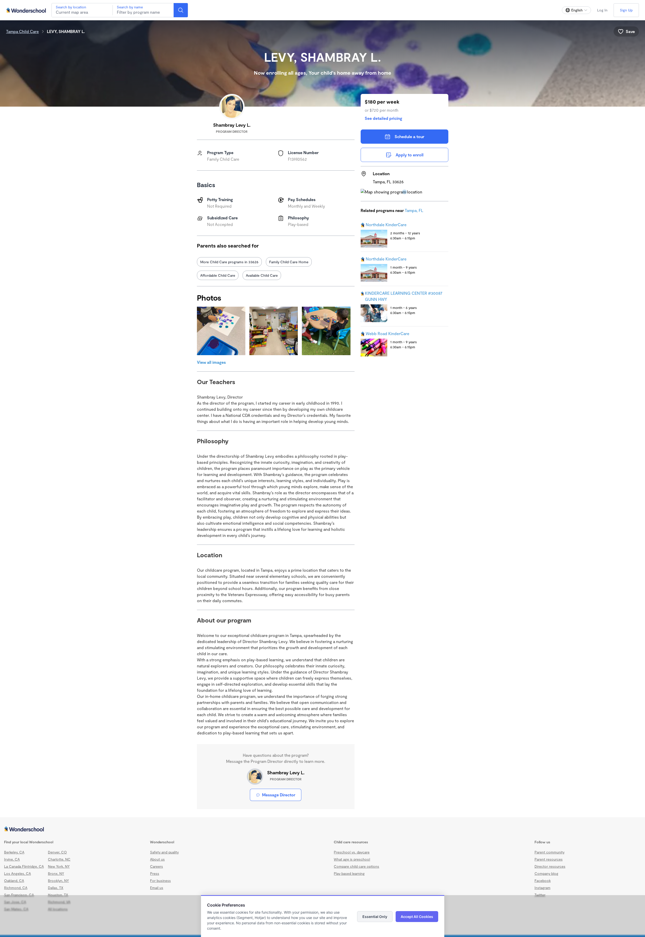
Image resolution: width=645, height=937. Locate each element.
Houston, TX (58, 895)
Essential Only (374, 916)
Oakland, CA (14, 880)
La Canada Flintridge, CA (24, 866)
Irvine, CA (12, 859)
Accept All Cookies (417, 916)
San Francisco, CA (19, 895)
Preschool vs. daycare (352, 852)
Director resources (550, 866)
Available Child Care (262, 275)
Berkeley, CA (14, 852)
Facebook (543, 880)
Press (154, 873)
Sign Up (626, 10)
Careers (156, 866)
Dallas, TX (55, 887)
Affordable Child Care (217, 275)
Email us (156, 887)
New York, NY (59, 866)
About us (157, 859)
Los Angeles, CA (17, 873)
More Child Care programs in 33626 (229, 262)
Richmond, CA (15, 887)
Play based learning (349, 873)
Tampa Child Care (22, 31)
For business (160, 880)
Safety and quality (164, 852)
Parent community (549, 852)
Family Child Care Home (288, 262)
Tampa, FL (414, 210)
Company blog (546, 873)
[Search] (181, 10)
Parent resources (549, 859)
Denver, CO (57, 852)
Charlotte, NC (59, 859)
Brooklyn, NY (58, 880)
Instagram (542, 887)
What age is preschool (352, 859)
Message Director (278, 794)
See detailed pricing (383, 118)
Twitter (540, 895)
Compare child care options (356, 866)
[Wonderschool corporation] (322, 829)
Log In (602, 10)
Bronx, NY (56, 873)
